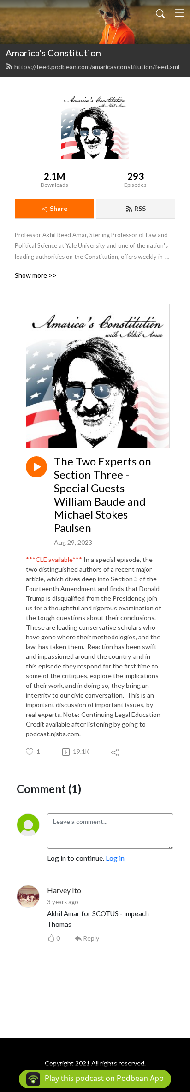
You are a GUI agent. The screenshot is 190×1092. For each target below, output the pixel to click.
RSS (140, 208)
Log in (115, 857)
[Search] (160, 13)
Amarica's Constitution (53, 52)
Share (58, 208)
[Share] (115, 752)
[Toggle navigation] (179, 13)
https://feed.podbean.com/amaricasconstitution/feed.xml (96, 67)
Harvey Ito (64, 890)
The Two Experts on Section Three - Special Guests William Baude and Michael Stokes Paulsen (102, 494)
